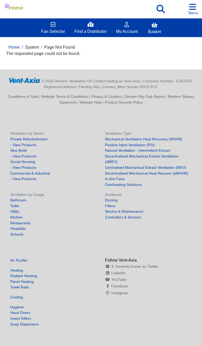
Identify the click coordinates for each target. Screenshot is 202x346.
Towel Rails (19, 287)
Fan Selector (53, 31)
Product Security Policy (124, 102)
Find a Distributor (90, 31)
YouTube (118, 279)
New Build (18, 150)
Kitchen (16, 217)
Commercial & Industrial (30, 173)
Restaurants (20, 223)
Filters (110, 206)
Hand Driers (20, 313)
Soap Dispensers (24, 324)
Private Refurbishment (28, 139)
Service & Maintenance (124, 211)
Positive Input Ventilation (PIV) (130, 145)
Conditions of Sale (23, 96)
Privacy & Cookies (106, 96)
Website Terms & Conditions (64, 96)
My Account (127, 31)
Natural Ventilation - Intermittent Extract (137, 150)
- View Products (23, 145)
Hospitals (18, 228)
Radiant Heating (23, 276)
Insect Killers (20, 318)
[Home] (14, 6)
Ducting (111, 200)
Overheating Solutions (123, 184)
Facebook (119, 286)
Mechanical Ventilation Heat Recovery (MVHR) (143, 139)
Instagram (119, 293)
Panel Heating (22, 281)
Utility (14, 211)
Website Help (90, 102)
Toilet (14, 206)
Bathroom (18, 200)
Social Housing (22, 162)
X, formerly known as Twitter (134, 266)
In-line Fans (115, 179)
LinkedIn (118, 273)
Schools (16, 234)
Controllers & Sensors (123, 217)
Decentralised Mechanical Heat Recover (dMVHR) (146, 173)
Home (14, 47)
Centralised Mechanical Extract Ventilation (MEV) (145, 167)
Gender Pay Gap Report (144, 96)
